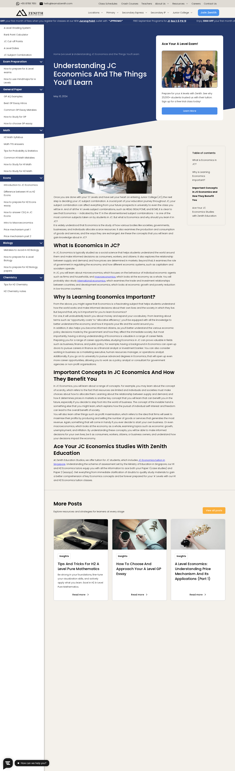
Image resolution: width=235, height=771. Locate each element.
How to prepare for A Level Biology (19, 258)
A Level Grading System (17, 28)
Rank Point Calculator (16, 34)
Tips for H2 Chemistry (16, 284)
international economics (91, 280)
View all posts (214, 510)
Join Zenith (208, 12)
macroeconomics (105, 276)
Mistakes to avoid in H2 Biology (21, 250)
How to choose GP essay (18, 123)
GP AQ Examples (13, 96)
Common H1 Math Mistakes (19, 157)
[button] (162, 3)
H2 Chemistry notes (15, 291)
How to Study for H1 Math (17, 164)
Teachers (146, 4)
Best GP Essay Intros (15, 103)
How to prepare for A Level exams (19, 70)
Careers (196, 4)
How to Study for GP (15, 116)
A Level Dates (11, 48)
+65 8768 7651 (28, 3)
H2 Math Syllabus (13, 137)
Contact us (210, 4)
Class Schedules (107, 4)
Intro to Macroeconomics (18, 222)
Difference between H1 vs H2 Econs (19, 193)
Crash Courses (129, 4)
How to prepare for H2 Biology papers (21, 269)
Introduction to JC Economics (21, 185)
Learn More (189, 110)
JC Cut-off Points (13, 41)
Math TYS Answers (14, 144)
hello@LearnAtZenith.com (58, 3)
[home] (34, 12)
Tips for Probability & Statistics (21, 150)
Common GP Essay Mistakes (20, 110)
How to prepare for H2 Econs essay (20, 203)
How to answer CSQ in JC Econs (18, 214)
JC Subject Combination (18, 55)
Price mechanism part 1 (17, 229)
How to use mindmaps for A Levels (20, 80)
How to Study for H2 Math (18, 171)
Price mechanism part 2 (17, 236)
